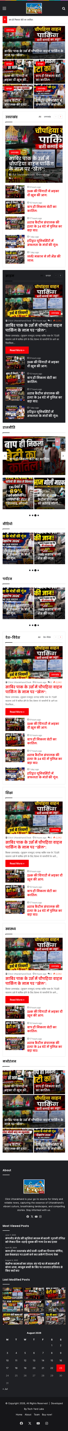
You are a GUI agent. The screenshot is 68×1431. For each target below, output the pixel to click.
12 (25, 1360)
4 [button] (38, 515)
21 (43, 1368)
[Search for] (63, 10)
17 (7, 1368)
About (28, 1414)
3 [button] (35, 515)
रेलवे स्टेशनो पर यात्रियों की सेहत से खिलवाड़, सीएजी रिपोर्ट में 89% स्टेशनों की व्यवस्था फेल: (18, 560)
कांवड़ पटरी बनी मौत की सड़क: (16, 502)
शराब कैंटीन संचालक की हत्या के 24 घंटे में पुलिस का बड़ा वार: (34, 19)
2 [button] (32, 515)
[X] (32, 1217)
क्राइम (9, 63)
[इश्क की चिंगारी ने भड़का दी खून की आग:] (18, 72)
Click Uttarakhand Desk (23, 174)
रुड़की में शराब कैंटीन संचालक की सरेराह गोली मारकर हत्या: (48, 557)
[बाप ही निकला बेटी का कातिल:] (49, 72)
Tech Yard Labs (35, 1408)
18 (16, 1368)
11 (16, 1360)
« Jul (5, 1388)
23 (60, 1368)
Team (37, 1414)
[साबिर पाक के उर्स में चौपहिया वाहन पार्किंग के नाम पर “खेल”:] (34, 42)
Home (19, 1414)
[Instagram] (40, 1217)
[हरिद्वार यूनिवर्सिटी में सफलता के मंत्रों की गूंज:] (49, 96)
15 (52, 1360)
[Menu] (4, 10)
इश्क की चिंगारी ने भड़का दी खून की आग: (16, 80)
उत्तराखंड (10, 30)
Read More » (17, 350)
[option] (34, 67)
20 (34, 1368)
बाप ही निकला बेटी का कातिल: (48, 78)
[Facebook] (28, 1217)
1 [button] (30, 515)
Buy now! (47, 1414)
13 (34, 1360)
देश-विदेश (47, 637)
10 (7, 1360)
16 (60, 1360)
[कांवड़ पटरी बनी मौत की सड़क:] (18, 493)
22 (51, 1368)
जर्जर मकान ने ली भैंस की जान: (44, 258)
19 (25, 1368)
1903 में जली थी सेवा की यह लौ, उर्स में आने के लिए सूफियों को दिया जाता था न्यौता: (49, 503)
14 (43, 1360)
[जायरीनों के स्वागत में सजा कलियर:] (13, 1306)
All (40, 116)
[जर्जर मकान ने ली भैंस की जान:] (15, 257)
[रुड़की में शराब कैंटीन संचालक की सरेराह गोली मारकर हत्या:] (49, 548)
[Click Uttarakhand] (34, 8)
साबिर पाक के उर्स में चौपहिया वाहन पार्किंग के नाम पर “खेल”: (33, 53)
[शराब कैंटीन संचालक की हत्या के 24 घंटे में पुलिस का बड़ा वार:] (18, 96)
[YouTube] (36, 1217)
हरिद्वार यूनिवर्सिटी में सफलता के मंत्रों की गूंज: (49, 105)
